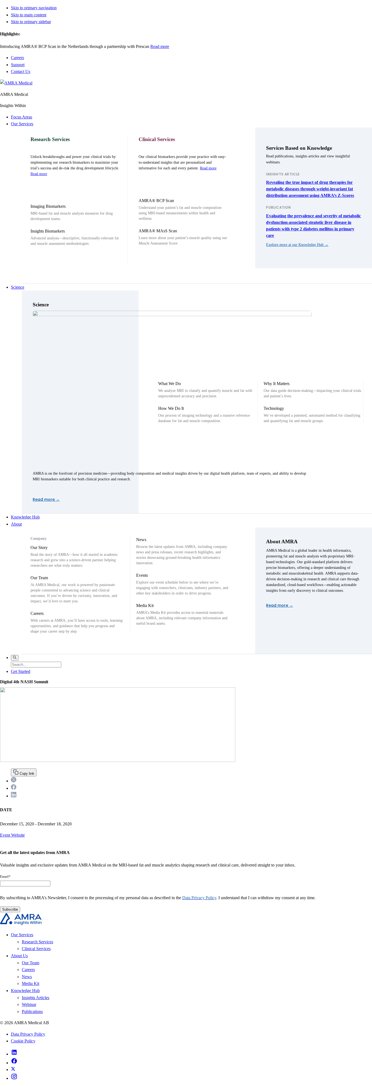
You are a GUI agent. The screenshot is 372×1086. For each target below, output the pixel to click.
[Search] (15, 658)
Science (17, 287)
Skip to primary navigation (34, 7)
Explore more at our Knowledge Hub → (297, 245)
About (16, 524)
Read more (146, 46)
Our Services (22, 123)
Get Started (20, 671)
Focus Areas (21, 117)
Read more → (46, 499)
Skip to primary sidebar (31, 21)
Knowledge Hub (25, 517)
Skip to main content (28, 15)
